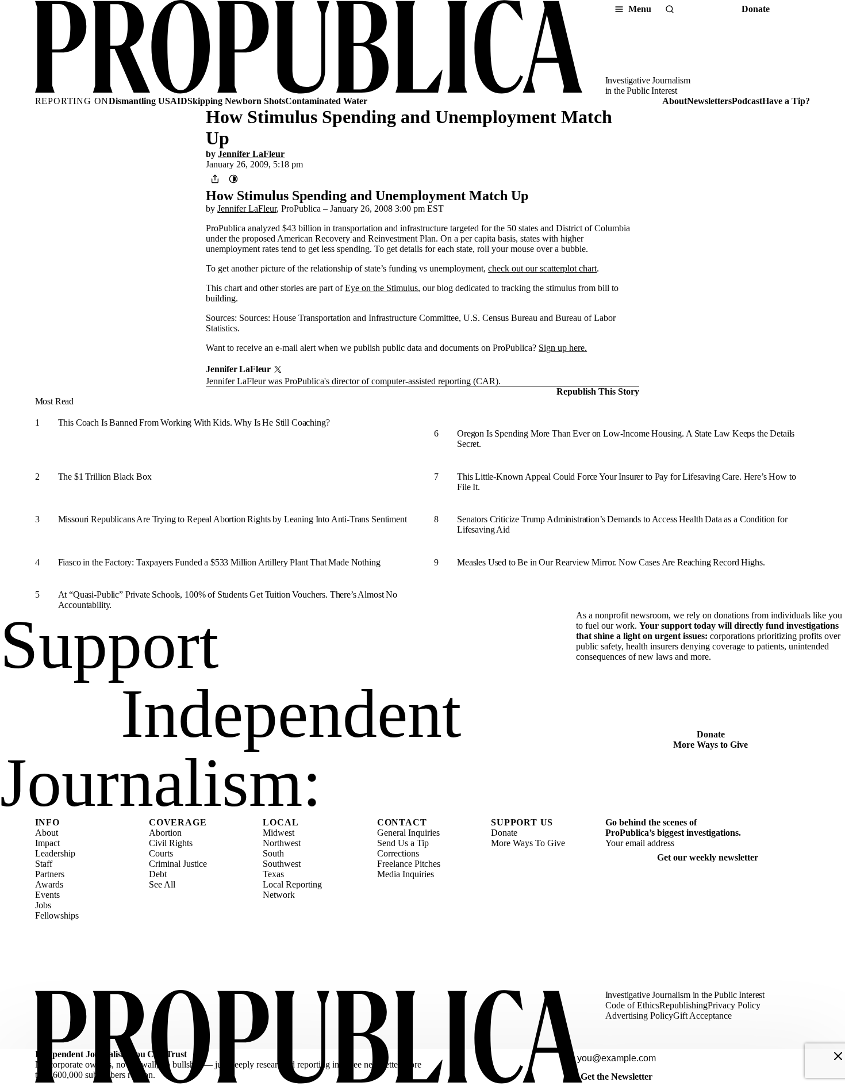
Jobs (43, 905)
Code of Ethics (632, 1005)
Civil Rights (171, 843)
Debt (158, 874)
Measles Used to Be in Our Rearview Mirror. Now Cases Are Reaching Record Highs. (611, 562)
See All (162, 884)
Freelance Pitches (408, 864)
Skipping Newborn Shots (236, 101)
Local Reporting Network (292, 889)
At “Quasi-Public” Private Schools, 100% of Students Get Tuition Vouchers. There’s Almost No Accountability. (227, 600)
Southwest (282, 864)
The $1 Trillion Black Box (105, 476)
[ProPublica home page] (308, 1038)
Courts (161, 853)
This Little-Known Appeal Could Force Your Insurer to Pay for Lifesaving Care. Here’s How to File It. (626, 482)
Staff (43, 864)
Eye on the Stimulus (381, 288)
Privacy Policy (734, 1005)
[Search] (669, 9)
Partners (49, 874)
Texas (273, 874)
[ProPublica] (308, 48)
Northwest (282, 843)
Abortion (165, 833)
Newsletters (709, 101)
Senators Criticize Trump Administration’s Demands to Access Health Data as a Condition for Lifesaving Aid (622, 524)
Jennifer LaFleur (251, 154)
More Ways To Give (528, 843)
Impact (47, 843)
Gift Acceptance (702, 1015)
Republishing (683, 1005)
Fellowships (57, 915)
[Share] (215, 179)
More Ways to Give (710, 745)
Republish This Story (597, 391)
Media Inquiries (405, 874)
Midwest (278, 833)
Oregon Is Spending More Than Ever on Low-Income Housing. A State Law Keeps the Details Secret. (625, 439)
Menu (639, 9)
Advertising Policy (639, 1015)
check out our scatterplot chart (542, 268)
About (674, 101)
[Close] (838, 1056)
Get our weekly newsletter (707, 857)
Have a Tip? (786, 101)
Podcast (747, 101)
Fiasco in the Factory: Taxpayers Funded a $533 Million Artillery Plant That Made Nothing (219, 562)
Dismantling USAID (148, 101)
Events (47, 895)
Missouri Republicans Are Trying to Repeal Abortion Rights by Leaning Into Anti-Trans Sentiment (232, 519)
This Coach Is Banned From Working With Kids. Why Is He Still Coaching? (194, 422)
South (273, 853)
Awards (49, 884)
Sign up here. (563, 348)
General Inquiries (408, 833)
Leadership (55, 853)
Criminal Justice (178, 864)
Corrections (398, 853)
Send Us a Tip (403, 843)
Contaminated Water (326, 101)
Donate (756, 9)
